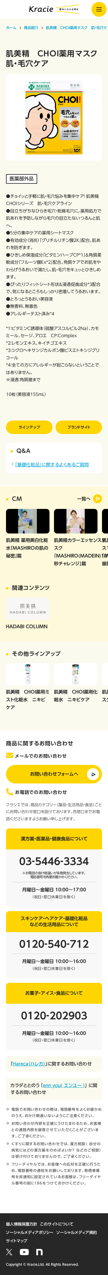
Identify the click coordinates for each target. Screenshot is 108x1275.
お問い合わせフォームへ (54, 774)
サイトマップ (16, 1241)
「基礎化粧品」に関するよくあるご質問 (52, 464)
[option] (54, 117)
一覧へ (84, 499)
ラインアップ (29, 427)
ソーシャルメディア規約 (76, 1233)
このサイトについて (57, 1224)
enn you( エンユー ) (64, 1085)
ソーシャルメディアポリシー (29, 1233)
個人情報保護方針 (21, 1224)
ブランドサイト (79, 427)
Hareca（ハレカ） (29, 1064)
